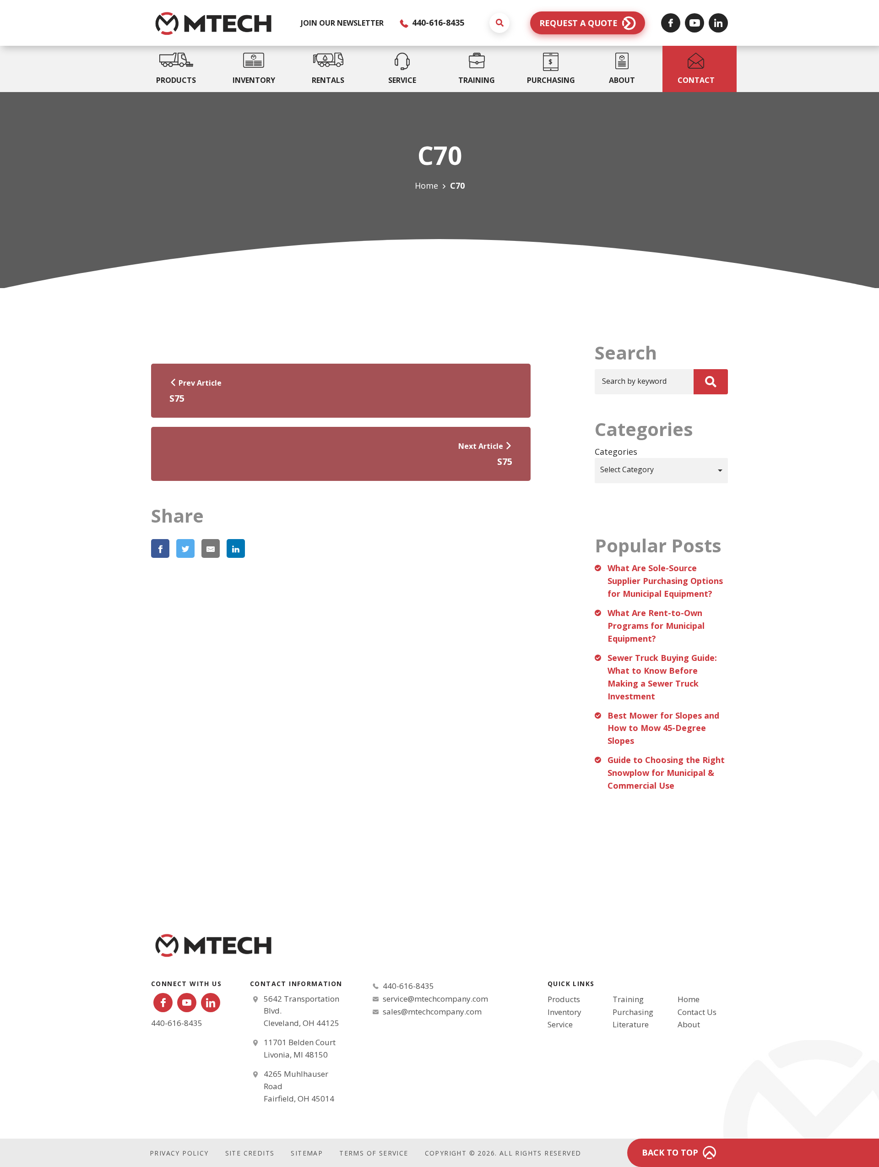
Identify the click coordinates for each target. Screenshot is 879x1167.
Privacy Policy (179, 1153)
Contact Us (697, 1012)
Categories (616, 451)
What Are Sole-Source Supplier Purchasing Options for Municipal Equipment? (665, 580)
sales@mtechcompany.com (432, 1011)
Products (564, 999)
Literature (631, 1024)
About (689, 1024)
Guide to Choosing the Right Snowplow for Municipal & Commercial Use (666, 772)
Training (628, 999)
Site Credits (250, 1153)
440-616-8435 (437, 22)
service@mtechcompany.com (435, 998)
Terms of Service (373, 1153)
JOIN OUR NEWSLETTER (342, 23)
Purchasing (633, 1012)
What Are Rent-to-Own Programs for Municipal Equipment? (656, 625)
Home (426, 185)
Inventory (564, 1012)
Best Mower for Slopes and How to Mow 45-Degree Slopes (663, 728)
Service (560, 1024)
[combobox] (661, 470)
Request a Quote (578, 22)
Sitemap (307, 1153)
